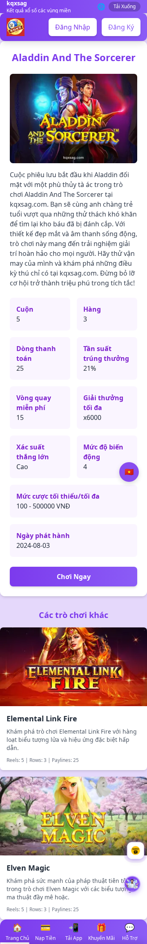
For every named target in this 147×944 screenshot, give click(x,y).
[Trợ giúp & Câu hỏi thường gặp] (135, 850)
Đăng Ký (121, 27)
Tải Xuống (125, 6)
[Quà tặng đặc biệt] (132, 886)
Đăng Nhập (72, 27)
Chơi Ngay (74, 576)
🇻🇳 (129, 472)
